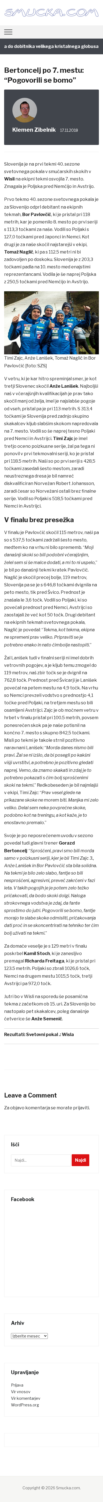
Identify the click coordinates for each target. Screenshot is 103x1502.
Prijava (17, 1385)
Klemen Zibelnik (34, 129)
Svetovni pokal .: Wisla (50, 1034)
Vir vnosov (20, 1391)
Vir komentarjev (25, 1398)
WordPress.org (25, 1405)
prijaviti (81, 1107)
